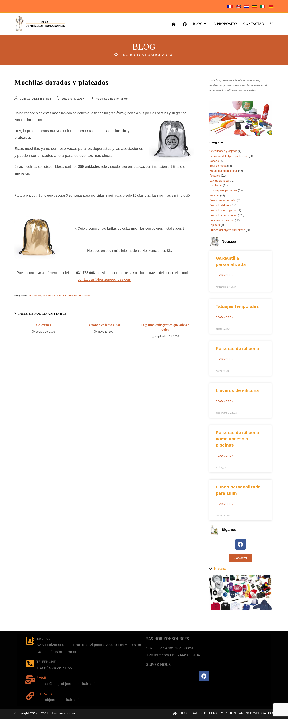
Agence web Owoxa (256, 713)
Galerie (199, 713)
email (41, 678)
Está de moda (217, 165)
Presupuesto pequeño (222, 200)
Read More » (224, 275)
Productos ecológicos (222, 210)
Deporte (214, 160)
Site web (44, 694)
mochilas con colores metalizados (66, 295)
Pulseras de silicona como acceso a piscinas (237, 438)
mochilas (35, 295)
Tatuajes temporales (237, 306)
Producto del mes (220, 205)
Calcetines (43, 325)
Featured (214, 175)
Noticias (214, 195)
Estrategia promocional (223, 170)
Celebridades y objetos (223, 151)
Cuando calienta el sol (104, 325)
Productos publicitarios (147, 55)
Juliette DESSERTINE (35, 98)
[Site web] (30, 696)
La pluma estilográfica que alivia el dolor (165, 327)
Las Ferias (215, 185)
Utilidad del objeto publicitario (227, 230)
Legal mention (222, 713)
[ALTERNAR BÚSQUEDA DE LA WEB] (272, 24)
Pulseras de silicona (221, 220)
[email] (30, 679)
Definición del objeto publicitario (228, 156)
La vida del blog (219, 180)
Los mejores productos (223, 190)
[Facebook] (240, 544)
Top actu (214, 225)
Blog (184, 713)
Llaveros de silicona (237, 390)
